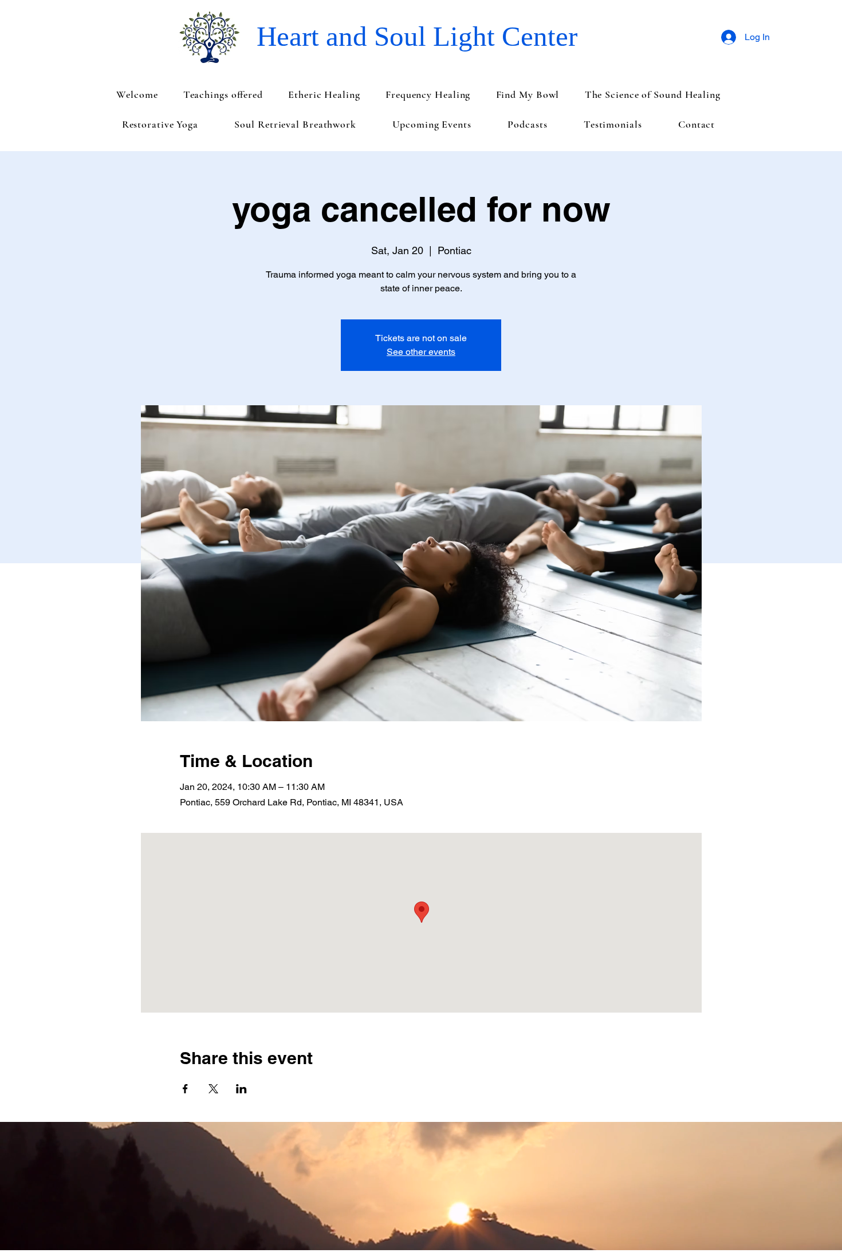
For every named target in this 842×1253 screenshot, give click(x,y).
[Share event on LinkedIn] (241, 1088)
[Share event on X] (213, 1088)
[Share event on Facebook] (185, 1088)
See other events (421, 351)
